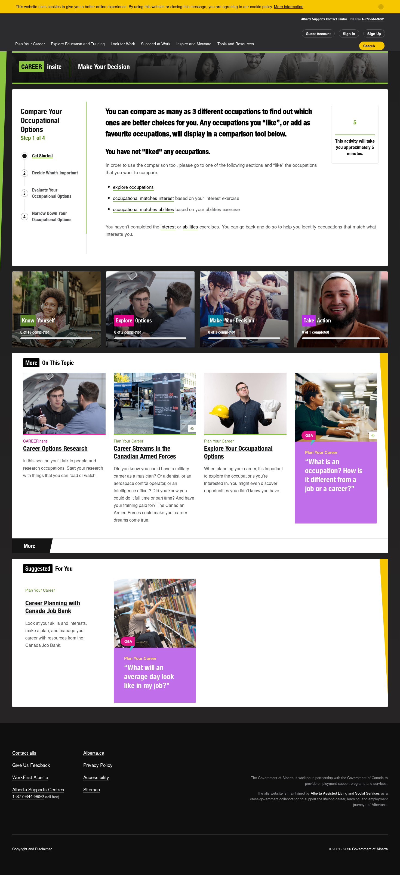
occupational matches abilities (143, 209)
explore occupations (133, 186)
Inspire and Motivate (193, 43)
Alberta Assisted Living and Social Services (345, 793)
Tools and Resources (235, 43)
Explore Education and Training (78, 43)
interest (168, 226)
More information (288, 6)
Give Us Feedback (31, 764)
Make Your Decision (104, 66)
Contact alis (24, 752)
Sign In (349, 33)
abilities (190, 226)
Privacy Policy (98, 764)
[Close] (381, 7)
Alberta (34, 27)
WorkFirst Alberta (30, 777)
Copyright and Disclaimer (32, 848)
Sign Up (374, 33)
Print (353, 45)
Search (369, 45)
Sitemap (91, 789)
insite (41, 66)
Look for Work (123, 43)
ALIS (70, 27)
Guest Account (318, 33)
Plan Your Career (30, 43)
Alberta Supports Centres (38, 789)
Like (343, 45)
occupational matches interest (143, 198)
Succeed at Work (155, 43)
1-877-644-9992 (373, 19)
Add (334, 45)
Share (324, 45)
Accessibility (96, 777)
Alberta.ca (93, 752)
